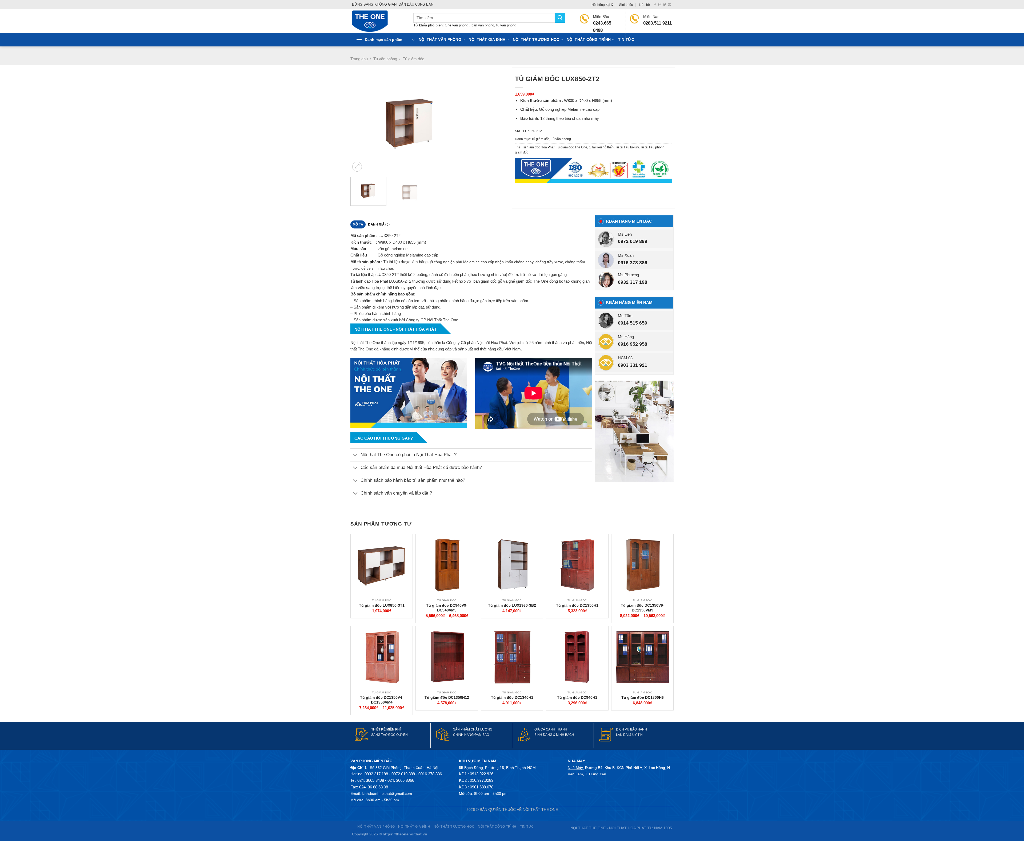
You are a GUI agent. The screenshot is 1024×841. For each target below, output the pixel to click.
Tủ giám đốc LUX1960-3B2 (512, 605)
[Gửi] (560, 18)
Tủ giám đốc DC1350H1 (577, 605)
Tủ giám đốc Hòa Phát (538, 147)
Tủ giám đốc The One (571, 147)
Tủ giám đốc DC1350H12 (447, 697)
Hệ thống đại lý (602, 5)
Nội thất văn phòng (440, 40)
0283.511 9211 (657, 23)
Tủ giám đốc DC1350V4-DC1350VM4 (381, 699)
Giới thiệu (626, 5)
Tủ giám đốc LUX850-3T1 (382, 605)
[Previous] (360, 123)
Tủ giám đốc (413, 59)
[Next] (501, 123)
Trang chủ (359, 59)
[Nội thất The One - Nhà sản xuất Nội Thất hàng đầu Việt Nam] (378, 21)
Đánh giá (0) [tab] (379, 224)
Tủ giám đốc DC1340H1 (512, 697)
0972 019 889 (632, 241)
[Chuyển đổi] (355, 455)
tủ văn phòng (506, 25)
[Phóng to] (357, 167)
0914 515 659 (632, 323)
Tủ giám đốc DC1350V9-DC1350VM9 (642, 607)
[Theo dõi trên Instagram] (659, 4)
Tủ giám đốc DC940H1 (577, 697)
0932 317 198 (632, 282)
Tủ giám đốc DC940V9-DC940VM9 (446, 607)
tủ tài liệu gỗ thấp (601, 147)
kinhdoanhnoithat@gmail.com (387, 793)
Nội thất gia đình (487, 40)
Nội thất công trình (589, 40)
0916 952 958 (632, 344)
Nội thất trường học (536, 40)
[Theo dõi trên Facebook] (655, 4)
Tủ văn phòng (385, 59)
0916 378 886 (632, 262)
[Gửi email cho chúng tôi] (669, 4)
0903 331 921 (632, 365)
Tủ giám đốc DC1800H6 (642, 697)
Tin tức (626, 40)
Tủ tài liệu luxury (627, 147)
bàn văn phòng (482, 25)
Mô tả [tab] (358, 224)
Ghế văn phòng (457, 25)
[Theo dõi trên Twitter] (664, 4)
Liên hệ (644, 5)
